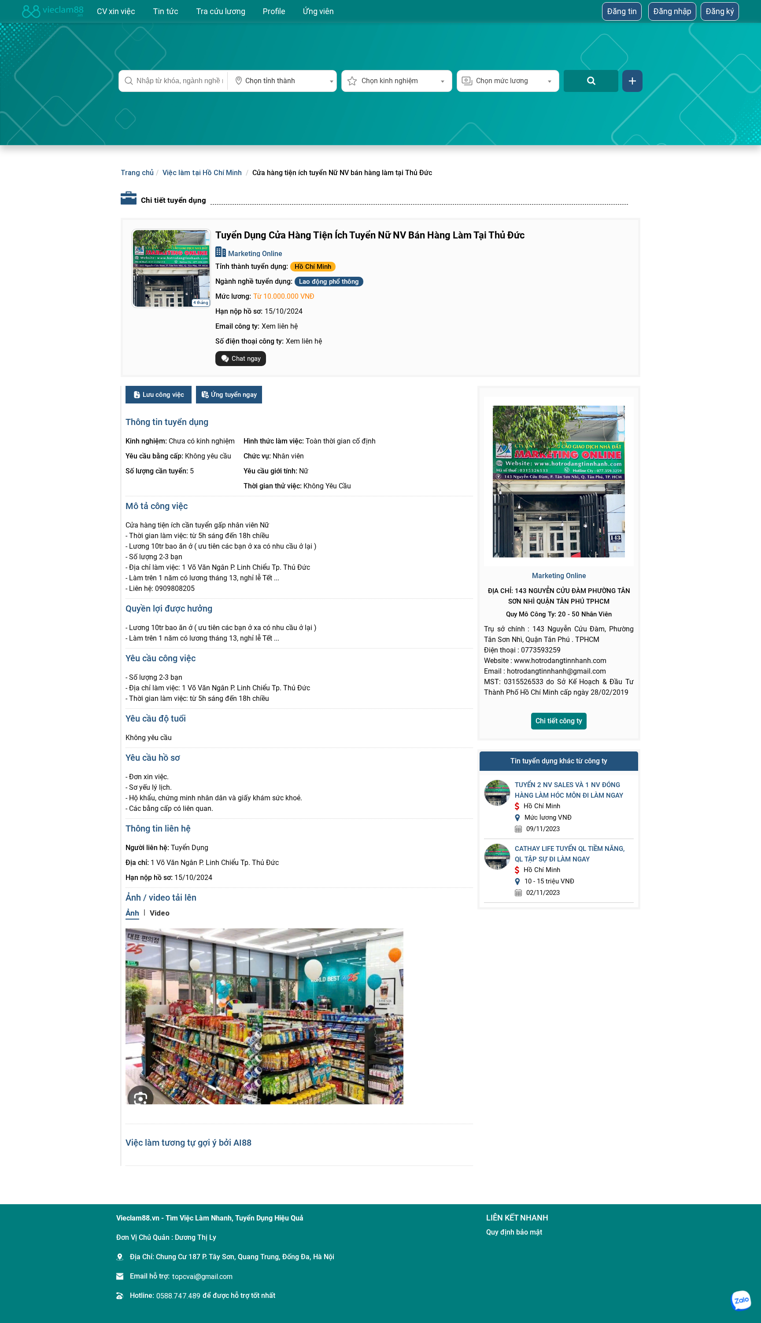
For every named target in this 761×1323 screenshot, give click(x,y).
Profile (274, 11)
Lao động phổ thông (329, 282)
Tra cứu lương (220, 11)
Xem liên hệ (280, 326)
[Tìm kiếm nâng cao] (632, 81)
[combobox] (282, 81)
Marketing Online (255, 253)
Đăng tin (622, 11)
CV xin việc (116, 11)
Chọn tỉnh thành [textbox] (270, 81)
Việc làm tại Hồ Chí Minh (202, 172)
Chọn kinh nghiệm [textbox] (390, 81)
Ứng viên (318, 11)
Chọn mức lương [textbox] (502, 81)
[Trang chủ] (53, 11)
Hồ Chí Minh (313, 267)
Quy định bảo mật (514, 1232)
